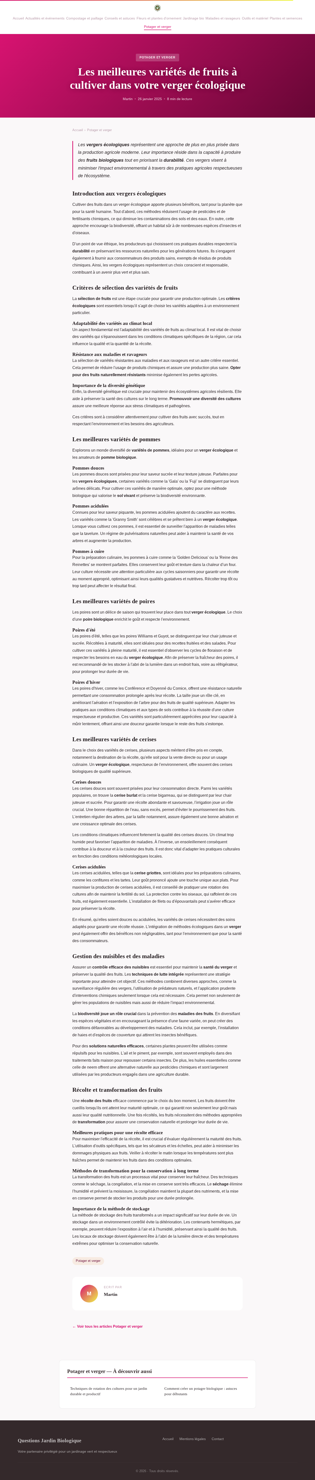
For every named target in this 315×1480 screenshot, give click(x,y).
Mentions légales (192, 1439)
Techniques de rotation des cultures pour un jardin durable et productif (108, 1391)
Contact (218, 1439)
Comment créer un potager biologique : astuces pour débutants (200, 1391)
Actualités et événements (44, 18)
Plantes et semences (286, 18)
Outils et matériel (255, 18)
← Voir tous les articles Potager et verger (107, 1326)
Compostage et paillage (84, 18)
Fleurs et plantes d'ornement (159, 18)
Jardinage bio (193, 18)
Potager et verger (157, 27)
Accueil (18, 18)
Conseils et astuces (120, 18)
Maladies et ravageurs (222, 18)
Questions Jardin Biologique (49, 1440)
